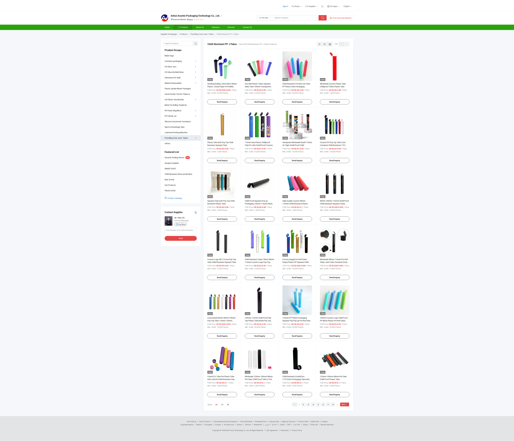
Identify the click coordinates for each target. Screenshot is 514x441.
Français (218, 424)
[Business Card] (196, 212)
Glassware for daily (173, 77)
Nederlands (258, 424)
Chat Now (181, 224)
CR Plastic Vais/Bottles (174, 99)
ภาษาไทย (296, 424)
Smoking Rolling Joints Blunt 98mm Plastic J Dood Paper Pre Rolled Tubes (222, 86)
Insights (325, 421)
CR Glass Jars (170, 66)
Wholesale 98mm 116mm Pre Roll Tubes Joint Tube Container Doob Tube (334, 262)
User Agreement (272, 430)
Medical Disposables (173, 83)
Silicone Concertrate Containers (178, 121)
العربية (267, 424)
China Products (204, 421)
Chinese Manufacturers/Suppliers (225, 421)
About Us (200, 27)
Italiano (239, 424)
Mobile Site (315, 421)
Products (184, 27)
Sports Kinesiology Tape (174, 127)
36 (222, 404)
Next (343, 404)
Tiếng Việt (314, 424)
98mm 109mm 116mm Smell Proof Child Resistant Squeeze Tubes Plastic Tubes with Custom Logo (334, 204)
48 (228, 404)
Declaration (285, 430)
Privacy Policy (297, 430)
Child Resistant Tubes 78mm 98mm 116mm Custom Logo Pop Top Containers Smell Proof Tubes (259, 262)
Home (167, 27)
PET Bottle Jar (171, 116)
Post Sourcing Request (342, 18)
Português (208, 424)
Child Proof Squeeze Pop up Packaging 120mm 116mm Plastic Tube (259, 204)
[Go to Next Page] (346, 44)
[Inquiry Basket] (322, 6)
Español (199, 424)
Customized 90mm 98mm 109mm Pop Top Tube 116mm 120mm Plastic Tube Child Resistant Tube (221, 321)
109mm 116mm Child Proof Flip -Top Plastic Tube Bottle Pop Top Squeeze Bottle (258, 321)
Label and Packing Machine (176, 132)
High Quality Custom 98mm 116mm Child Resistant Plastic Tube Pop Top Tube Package (295, 204)
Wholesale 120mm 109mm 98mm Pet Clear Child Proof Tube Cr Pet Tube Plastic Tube (259, 379)
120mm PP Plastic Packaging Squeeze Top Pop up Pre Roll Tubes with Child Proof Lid (296, 321)
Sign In (285, 6)
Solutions (216, 27)
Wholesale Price (261, 421)
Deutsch (248, 424)
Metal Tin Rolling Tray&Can (176, 105)
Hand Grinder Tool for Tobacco (177, 94)
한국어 (274, 424)
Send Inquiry (222, 102)
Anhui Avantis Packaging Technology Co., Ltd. (195, 15)
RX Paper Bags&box (173, 110)
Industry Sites (274, 421)
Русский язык (229, 424)
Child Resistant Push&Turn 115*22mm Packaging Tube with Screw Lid (295, 379)
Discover (231, 27)
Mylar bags (169, 55)
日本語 (282, 424)
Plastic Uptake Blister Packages (178, 88)
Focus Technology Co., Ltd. (239, 430)
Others (167, 143)
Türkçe (305, 424)
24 (216, 405)
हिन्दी (288, 424)
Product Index (303, 421)
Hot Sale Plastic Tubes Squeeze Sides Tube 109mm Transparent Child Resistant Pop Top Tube (258, 86)
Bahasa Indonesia (327, 424)
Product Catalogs (174, 198)
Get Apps (333, 6)
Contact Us (247, 27)
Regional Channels (288, 421)
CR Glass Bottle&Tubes (174, 72)
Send (181, 238)
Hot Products (191, 421)
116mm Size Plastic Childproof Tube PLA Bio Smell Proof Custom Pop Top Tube (259, 145)
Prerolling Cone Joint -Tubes (176, 138)
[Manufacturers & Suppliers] (178, 5)
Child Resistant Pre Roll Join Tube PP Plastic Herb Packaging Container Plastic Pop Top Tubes (296, 86)
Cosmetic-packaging (173, 61)
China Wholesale (246, 421)
